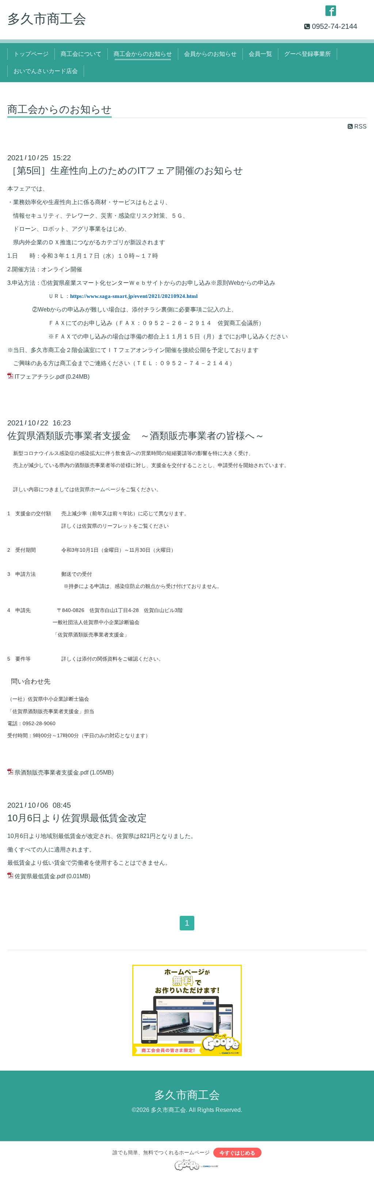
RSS (360, 126)
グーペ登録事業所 (307, 54)
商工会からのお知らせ (143, 54)
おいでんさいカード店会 (46, 71)
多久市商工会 (46, 18)
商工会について (81, 54)
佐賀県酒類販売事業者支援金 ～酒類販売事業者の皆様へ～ (135, 435)
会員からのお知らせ (210, 54)
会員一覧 (260, 54)
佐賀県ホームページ (98, 489)
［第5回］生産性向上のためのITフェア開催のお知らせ (125, 170)
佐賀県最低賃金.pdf (40, 876)
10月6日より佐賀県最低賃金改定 (77, 817)
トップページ (31, 54)
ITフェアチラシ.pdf (39, 377)
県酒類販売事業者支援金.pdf (51, 772)
